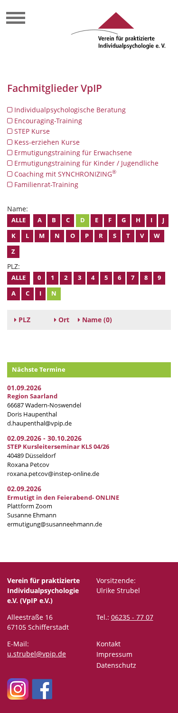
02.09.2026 (24, 488)
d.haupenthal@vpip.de (39, 423)
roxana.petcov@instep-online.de (53, 474)
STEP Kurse (31, 131)
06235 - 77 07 (132, 617)
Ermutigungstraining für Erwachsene (72, 152)
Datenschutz (116, 665)
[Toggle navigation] (15, 19)
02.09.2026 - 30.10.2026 (44, 438)
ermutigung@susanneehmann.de (54, 524)
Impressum (114, 654)
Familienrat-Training (45, 184)
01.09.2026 (24, 387)
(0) (97, 319)
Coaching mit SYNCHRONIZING (64, 173)
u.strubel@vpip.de (36, 653)
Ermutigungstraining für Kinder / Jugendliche (85, 163)
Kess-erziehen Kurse (46, 142)
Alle (18, 220)
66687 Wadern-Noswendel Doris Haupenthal (44, 405)
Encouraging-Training (47, 120)
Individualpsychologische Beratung (69, 109)
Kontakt (108, 643)
